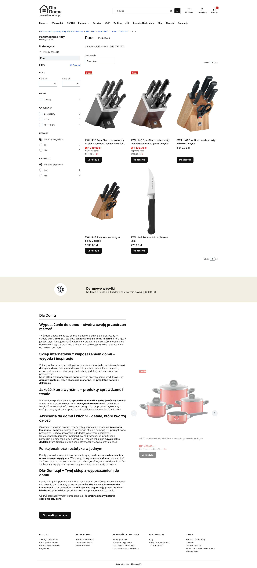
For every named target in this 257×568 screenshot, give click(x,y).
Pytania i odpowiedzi (49, 545)
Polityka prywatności (159, 542)
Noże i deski (103, 31)
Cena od (43, 78)
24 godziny (49, 114)
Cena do (66, 78)
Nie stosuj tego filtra (54, 139)
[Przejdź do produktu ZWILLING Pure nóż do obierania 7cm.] (151, 200)
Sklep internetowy (128, 564)
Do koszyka (93, 159)
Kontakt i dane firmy (195, 539)
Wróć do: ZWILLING (51, 52)
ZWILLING (124, 31)
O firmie (189, 542)
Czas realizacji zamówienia (126, 548)
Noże (114, 31)
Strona (206, 62)
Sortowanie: (91, 55)
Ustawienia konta (84, 542)
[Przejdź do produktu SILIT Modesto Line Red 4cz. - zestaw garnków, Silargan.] (174, 402)
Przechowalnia (83, 545)
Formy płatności (120, 539)
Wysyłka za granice (122, 542)
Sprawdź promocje (55, 515)
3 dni (46, 119)
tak (45, 145)
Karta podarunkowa (48, 542)
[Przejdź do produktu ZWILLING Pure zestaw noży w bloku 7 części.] (105, 200)
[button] (177, 10)
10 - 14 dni (49, 125)
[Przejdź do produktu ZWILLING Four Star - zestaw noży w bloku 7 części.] (197, 103)
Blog (151, 539)
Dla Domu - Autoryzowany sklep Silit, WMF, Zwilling (61, 31)
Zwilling (47, 99)
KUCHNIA (90, 31)
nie (45, 150)
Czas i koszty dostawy (124, 545)
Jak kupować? (156, 545)
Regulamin (44, 548)
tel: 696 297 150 (194, 545)
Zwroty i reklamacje (48, 539)
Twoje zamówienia (85, 539)
